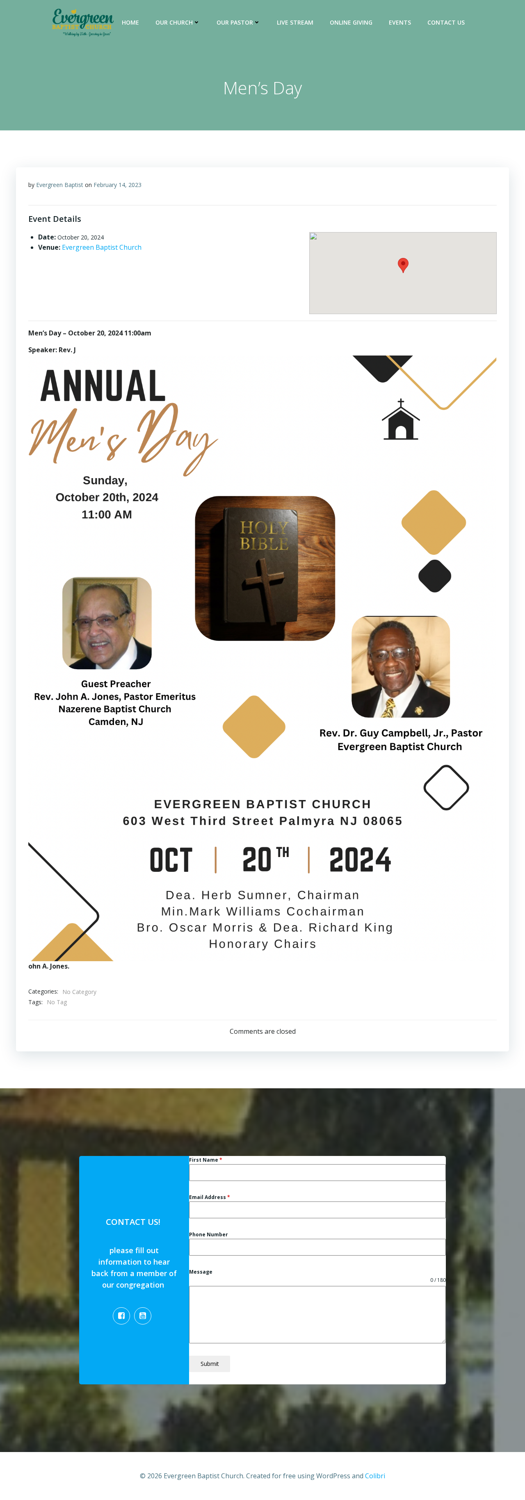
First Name (205, 1159)
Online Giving (351, 22)
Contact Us (446, 22)
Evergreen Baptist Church (102, 247)
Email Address (209, 1197)
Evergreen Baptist (59, 185)
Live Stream (295, 22)
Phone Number (208, 1234)
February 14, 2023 (118, 185)
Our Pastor (235, 22)
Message (200, 1271)
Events (400, 22)
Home (130, 22)
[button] (403, 265)
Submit (210, 1364)
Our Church (174, 22)
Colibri (375, 1475)
